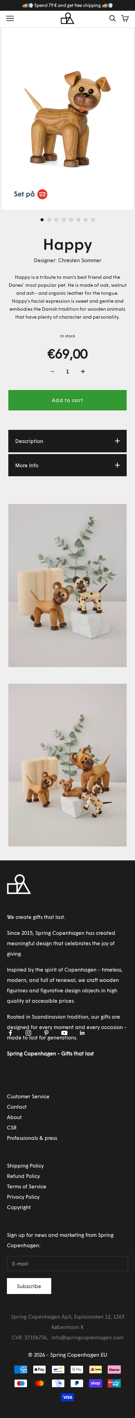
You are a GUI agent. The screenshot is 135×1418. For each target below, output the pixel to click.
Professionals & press (32, 1138)
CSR (12, 1127)
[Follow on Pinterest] (46, 1032)
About (14, 1117)
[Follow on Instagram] (28, 1032)
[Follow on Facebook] (10, 1032)
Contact (17, 1107)
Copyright (19, 1207)
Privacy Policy (23, 1197)
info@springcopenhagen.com (88, 1337)
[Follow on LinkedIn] (82, 1032)
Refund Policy (23, 1176)
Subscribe (29, 1286)
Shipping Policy (25, 1165)
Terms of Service (26, 1186)
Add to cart (67, 400)
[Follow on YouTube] (64, 1032)
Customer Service (28, 1096)
